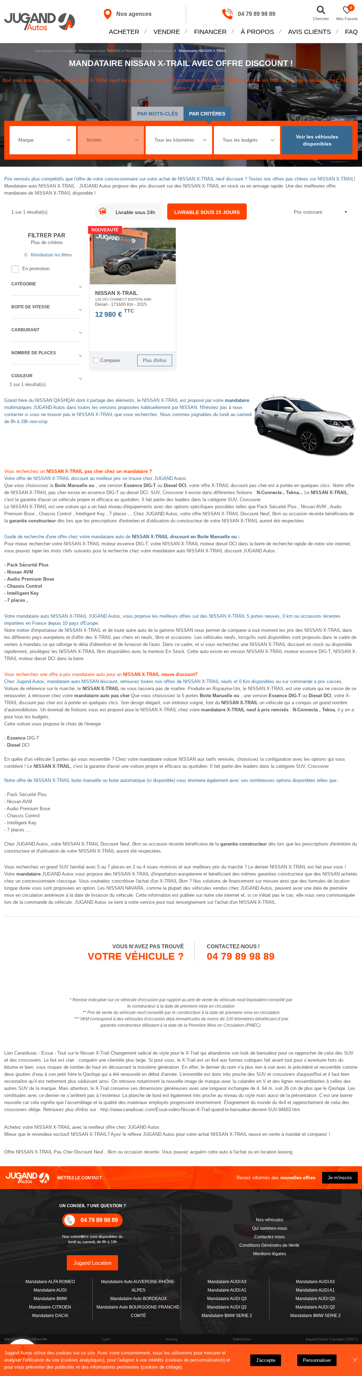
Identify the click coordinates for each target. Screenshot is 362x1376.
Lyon (106, 1339)
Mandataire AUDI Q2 (227, 1307)
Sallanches (242, 1339)
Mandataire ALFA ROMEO (50, 1281)
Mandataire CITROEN (50, 1307)
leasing (285, 1152)
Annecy (171, 1339)
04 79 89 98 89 (256, 14)
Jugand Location (92, 1263)
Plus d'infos (155, 360)
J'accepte (265, 1360)
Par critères (207, 114)
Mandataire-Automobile (54, 51)
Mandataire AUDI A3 (227, 1281)
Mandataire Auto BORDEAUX (138, 1298)
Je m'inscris (340, 1177)
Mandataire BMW (50, 1298)
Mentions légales (269, 1253)
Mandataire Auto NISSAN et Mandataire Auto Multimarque (126, 51)
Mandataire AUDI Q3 (227, 1298)
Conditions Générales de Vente (269, 1245)
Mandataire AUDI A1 (227, 1290)
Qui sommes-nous (269, 1228)
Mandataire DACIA (50, 1315)
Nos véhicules (269, 1219)
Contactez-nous (269, 1236)
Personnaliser (317, 1360)
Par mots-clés (157, 114)
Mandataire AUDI (50, 1290)
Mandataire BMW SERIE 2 (227, 1315)
